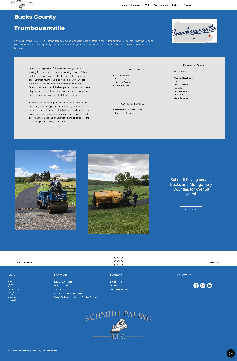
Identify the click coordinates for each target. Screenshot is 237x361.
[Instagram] (202, 285)
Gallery (11, 292)
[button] (191, 209)
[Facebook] (196, 285)
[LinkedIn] (209, 285)
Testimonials (13, 289)
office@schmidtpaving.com (121, 289)
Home (10, 281)
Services (11, 284)
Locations (12, 297)
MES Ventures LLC (49, 351)
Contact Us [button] (13, 300)
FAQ (10, 287)
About (10, 295)
